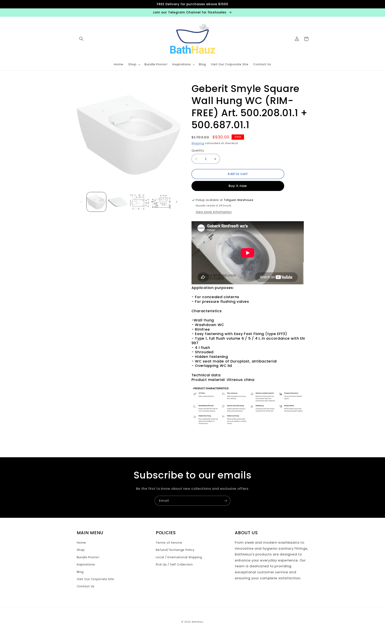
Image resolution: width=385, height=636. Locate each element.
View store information (214, 212)
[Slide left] (81, 201)
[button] (81, 38)
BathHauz (198, 621)
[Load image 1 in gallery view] (96, 202)
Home (81, 543)
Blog (80, 572)
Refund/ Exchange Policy (175, 550)
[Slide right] (176, 201)
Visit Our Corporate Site (95, 579)
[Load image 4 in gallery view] (161, 202)
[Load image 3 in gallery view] (139, 202)
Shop (81, 550)
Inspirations (86, 564)
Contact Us (85, 586)
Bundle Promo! (88, 557)
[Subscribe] (225, 501)
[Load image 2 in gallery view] (118, 202)
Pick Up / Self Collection (174, 564)
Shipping (197, 143)
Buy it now (238, 186)
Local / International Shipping (179, 557)
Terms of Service (169, 543)
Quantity (197, 150)
